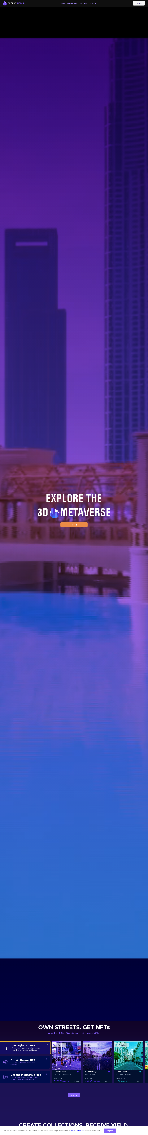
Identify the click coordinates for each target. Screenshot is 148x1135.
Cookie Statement (77, 1131)
